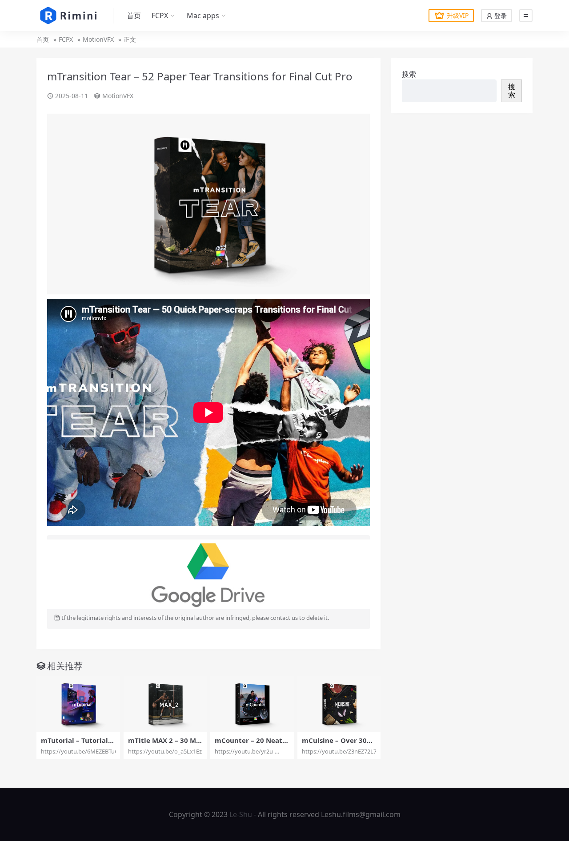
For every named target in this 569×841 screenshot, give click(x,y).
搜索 (409, 74)
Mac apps (203, 15)
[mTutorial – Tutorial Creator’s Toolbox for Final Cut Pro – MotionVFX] (78, 704)
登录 (500, 16)
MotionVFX (98, 39)
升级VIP (458, 15)
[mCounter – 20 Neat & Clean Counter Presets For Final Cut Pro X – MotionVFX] (252, 704)
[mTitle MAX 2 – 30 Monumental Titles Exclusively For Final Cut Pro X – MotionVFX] (165, 704)
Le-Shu (240, 814)
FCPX (160, 15)
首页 (134, 15)
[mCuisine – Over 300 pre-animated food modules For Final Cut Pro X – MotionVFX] (339, 704)
